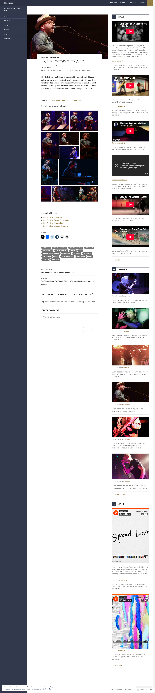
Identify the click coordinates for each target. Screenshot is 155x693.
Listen (121, 504)
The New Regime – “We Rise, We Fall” (125, 147)
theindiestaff (117, 302)
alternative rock (59, 248)
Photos (49, 57)
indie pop (77, 253)
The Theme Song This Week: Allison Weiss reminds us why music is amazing (67, 281)
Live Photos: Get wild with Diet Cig (125, 300)
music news (81, 256)
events (73, 250)
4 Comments (142, 488)
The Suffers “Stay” (118, 219)
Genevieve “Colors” (119, 251)
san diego (55, 259)
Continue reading (119, 61)
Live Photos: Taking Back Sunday (56, 220)
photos (46, 259)
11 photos (127, 439)
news (90, 256)
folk (81, 250)
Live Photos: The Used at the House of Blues (128, 486)
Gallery (46, 71)
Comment (89, 329)
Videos (121, 17)
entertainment (61, 250)
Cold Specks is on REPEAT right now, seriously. (129, 65)
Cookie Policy (47, 689)
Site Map (142, 3)
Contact (7, 39)
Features (7, 21)
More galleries (119, 495)
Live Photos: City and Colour (123, 409)
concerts (89, 248)
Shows (56, 57)
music (56, 256)
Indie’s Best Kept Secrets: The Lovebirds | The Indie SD (72, 301)
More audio (118, 666)
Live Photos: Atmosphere (53, 223)
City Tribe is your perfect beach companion (128, 655)
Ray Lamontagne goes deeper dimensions (57, 271)
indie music (66, 253)
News (43, 57)
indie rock (87, 253)
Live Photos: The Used (52, 217)
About (6, 34)
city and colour (76, 248)
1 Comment (88, 71)
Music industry (67, 256)
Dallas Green (48, 250)
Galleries (122, 269)
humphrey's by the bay (51, 253)
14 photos (127, 404)
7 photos (126, 331)
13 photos (127, 481)
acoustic (46, 248)
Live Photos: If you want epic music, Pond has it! (130, 335)
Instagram (132, 3)
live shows (47, 256)
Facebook (113, 3)
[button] (48, 121)
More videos (118, 260)
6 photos (126, 296)
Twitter (123, 3)
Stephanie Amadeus (73, 71)
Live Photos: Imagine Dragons (55, 226)
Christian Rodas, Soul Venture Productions (65, 100)
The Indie (8, 3)
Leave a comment (138, 149)
